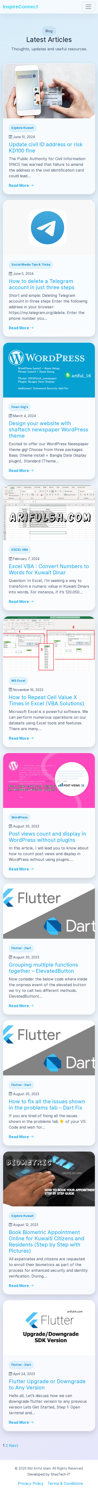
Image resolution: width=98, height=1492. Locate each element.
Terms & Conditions (65, 1483)
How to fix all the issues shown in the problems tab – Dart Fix (47, 1104)
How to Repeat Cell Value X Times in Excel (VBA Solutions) (46, 700)
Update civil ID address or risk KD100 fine (46, 147)
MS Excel (18, 680)
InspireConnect (20, 7)
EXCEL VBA (19, 549)
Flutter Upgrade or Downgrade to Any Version (47, 1384)
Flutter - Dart (21, 948)
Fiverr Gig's (19, 407)
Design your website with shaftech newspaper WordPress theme (48, 429)
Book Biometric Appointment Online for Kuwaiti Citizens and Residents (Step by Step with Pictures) (46, 1241)
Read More (19, 185)
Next (13, 1445)
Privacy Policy (31, 1483)
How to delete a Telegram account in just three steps (41, 284)
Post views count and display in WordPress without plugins (47, 837)
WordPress (19, 817)
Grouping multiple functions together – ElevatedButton (43, 968)
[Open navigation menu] (88, 6)
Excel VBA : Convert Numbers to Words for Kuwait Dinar (49, 569)
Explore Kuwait (22, 128)
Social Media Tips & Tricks (30, 264)
